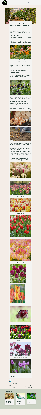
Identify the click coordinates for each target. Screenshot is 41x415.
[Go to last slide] (5, 399)
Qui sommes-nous (33, 2)
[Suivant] (35, 399)
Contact (38, 2)
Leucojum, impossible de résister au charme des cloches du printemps (14, 386)
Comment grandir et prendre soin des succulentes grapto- (9, 401)
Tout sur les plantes (12, 22)
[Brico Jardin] (5, 2)
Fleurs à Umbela (30, 400)
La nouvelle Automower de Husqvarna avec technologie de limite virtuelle (27, 386)
